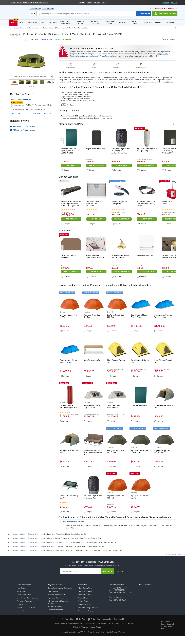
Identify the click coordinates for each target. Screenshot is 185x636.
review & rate (46, 39)
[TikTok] (18, 625)
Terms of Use (90, 623)
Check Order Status (24, 595)
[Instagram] (37, 625)
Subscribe (107, 571)
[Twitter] (25, 625)
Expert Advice (70, 67)
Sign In (166, 2)
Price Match (117, 67)
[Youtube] (31, 625)
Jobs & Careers (83, 601)
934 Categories (48, 8)
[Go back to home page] (10, 28)
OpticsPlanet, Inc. (76, 623)
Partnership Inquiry (85, 595)
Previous (61, 141)
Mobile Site (69, 619)
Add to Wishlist (141, 67)
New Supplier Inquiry (85, 611)
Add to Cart (71, 165)
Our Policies (102, 623)
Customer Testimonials (56, 610)
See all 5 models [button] (147, 165)
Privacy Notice (95, 627)
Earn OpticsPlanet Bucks (57, 595)
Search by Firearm (85, 591)
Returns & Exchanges (25, 601)
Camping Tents (75, 56)
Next (173, 141)
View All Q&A (15, 113)
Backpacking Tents (89, 56)
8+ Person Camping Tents (106, 56)
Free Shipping (53, 591)
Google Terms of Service (115, 632)
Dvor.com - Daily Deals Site (88, 608)
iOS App (82, 619)
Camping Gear (162, 54)
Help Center (21, 588)
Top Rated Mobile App (56, 598)
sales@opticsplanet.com (123, 592)
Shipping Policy (22, 604)
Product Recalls (127, 623)
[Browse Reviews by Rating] (25, 39)
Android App (95, 619)
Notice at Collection (80, 627)
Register (174, 2)
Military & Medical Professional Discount (59, 602)
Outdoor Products (129, 78)
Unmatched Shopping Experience (60, 588)
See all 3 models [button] (121, 219)
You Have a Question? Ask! (43, 113)
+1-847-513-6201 (119, 590)
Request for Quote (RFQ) (26, 608)
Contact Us (21, 611)
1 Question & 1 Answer (63, 39)
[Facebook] (12, 625)
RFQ (94, 67)
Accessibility (107, 619)
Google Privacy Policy (96, 632)
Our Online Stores (84, 604)
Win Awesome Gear (55, 606)
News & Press (83, 598)
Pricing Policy (114, 623)
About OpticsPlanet (85, 588)
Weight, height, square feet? (21, 99)
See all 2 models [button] (96, 165)
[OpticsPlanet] (17, 12)
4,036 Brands (34, 8)
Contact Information (116, 585)
